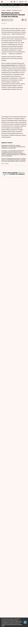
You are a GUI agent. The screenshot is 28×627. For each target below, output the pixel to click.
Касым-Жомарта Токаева (8, 65)
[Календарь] (11, 1)
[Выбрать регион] (17, 1)
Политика (8, 10)
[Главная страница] (1, 1)
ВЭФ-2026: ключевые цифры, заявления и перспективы (14, 6)
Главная (3, 10)
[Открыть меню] (26, 2)
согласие (5, 622)
